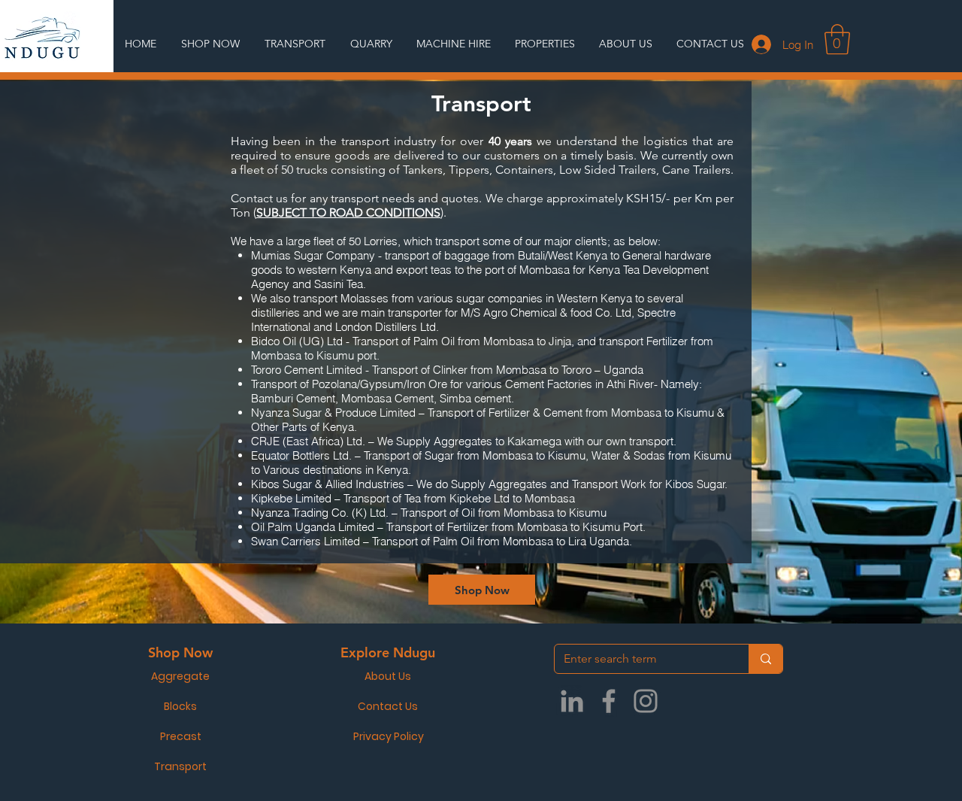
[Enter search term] (765, 659)
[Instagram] (645, 701)
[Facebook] (609, 701)
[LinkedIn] (572, 701)
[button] (837, 39)
